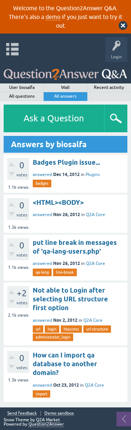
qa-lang (42, 272)
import (41, 394)
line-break (65, 272)
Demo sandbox (59, 413)
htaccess (71, 329)
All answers (65, 96)
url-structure (97, 329)
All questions (22, 96)
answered (42, 174)
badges (42, 183)
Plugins (93, 174)
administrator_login (53, 337)
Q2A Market (48, 419)
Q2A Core (95, 214)
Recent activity (109, 87)
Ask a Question (54, 118)
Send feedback (22, 413)
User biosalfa (22, 87)
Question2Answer (46, 424)
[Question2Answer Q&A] (65, 71)
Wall (65, 87)
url (38, 329)
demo (52, 16)
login (52, 329)
